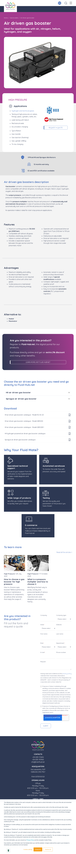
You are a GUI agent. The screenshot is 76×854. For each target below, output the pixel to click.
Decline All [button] (48, 849)
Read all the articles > (64, 552)
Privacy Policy (30, 840)
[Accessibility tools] (8, 850)
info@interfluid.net (38, 762)
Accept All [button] (38, 849)
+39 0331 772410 (38, 757)
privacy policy (66, 673)
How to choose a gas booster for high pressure (14, 581)
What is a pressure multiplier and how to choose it (37, 581)
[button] (71, 3)
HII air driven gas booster (18, 392)
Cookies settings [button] (27, 849)
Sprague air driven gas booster (21, 399)
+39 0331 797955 (38, 760)
